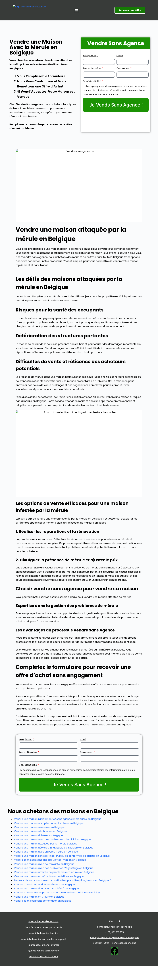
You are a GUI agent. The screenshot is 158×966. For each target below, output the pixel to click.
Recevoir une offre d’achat (43, 956)
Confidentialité (92, 81)
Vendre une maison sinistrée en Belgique (38, 835)
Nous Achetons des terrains (43, 933)
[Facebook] (114, 951)
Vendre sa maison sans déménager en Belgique (42, 901)
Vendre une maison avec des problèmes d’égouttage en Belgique (53, 868)
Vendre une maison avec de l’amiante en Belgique (44, 864)
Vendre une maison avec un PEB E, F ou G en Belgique (46, 851)
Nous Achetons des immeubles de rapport (43, 939)
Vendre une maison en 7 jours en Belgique (39, 897)
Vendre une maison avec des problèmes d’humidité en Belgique (52, 839)
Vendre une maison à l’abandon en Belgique (40, 831)
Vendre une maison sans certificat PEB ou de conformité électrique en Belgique (62, 856)
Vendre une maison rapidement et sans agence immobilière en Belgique (57, 819)
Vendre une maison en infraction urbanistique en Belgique (49, 876)
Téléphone (89, 55)
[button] (76, 10)
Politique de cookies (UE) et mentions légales (114, 937)
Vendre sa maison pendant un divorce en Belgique (44, 884)
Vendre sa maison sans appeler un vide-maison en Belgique (50, 860)
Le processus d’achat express (43, 944)
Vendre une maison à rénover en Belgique (39, 827)
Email (119, 55)
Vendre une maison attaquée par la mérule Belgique (45, 843)
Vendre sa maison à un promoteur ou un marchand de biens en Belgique (57, 892)
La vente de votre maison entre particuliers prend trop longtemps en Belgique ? (62, 880)
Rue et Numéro (92, 68)
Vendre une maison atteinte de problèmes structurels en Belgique (54, 872)
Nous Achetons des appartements (43, 927)
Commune (123, 68)
